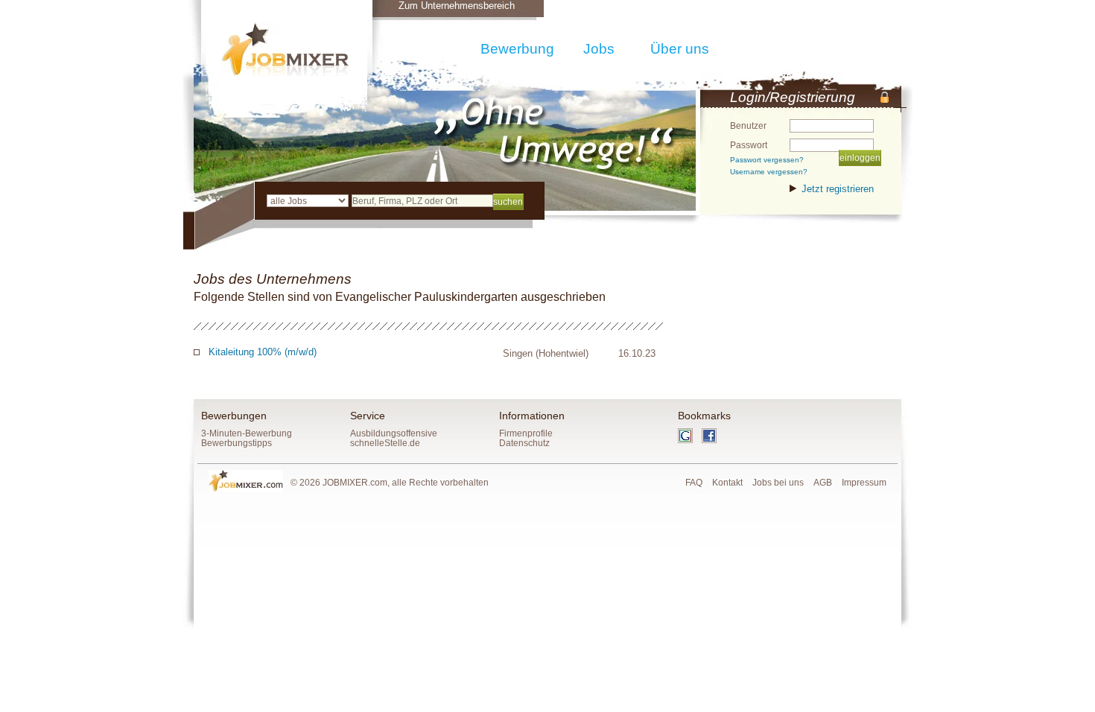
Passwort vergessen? (767, 160)
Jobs (599, 49)
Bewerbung (517, 49)
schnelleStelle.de (385, 443)
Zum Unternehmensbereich (457, 5)
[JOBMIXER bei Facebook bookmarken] (712, 440)
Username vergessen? (768, 172)
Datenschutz (524, 443)
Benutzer (748, 125)
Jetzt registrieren (838, 188)
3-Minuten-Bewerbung (246, 433)
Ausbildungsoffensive (393, 433)
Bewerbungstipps (236, 443)
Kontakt (727, 482)
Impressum (864, 482)
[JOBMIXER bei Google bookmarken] (690, 440)
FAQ (693, 482)
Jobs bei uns (778, 482)
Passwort (748, 145)
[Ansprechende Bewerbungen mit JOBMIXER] (285, 49)
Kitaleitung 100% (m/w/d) (263, 351)
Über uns (679, 49)
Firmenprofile (526, 433)
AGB (822, 482)
